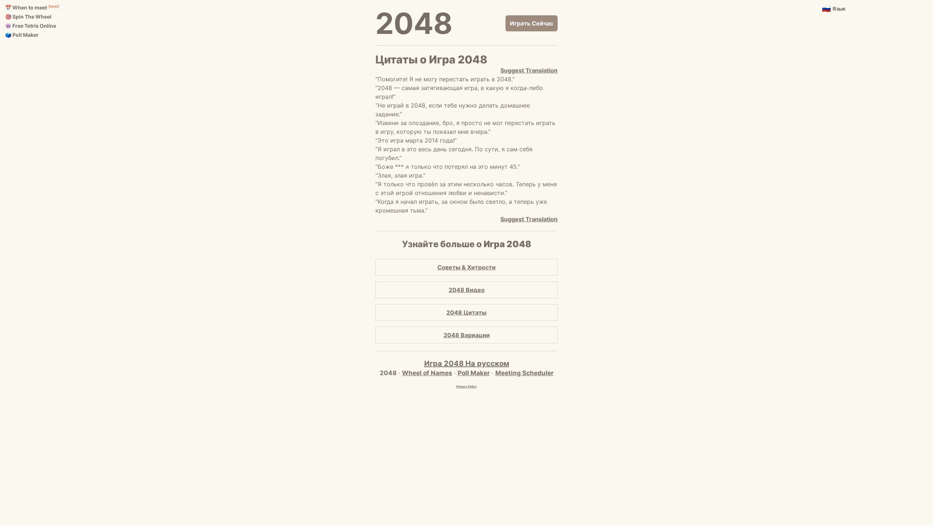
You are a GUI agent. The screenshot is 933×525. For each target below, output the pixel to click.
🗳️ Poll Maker (22, 35)
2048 (414, 23)
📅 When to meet (26, 7)
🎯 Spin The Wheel (28, 16)
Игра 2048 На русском (466, 363)
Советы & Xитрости (466, 267)
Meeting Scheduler (524, 373)
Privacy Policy (466, 386)
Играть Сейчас (531, 23)
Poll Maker (474, 373)
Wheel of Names (427, 373)
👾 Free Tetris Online (30, 26)
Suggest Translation (529, 70)
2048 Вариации (467, 335)
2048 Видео (467, 289)
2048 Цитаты (466, 312)
